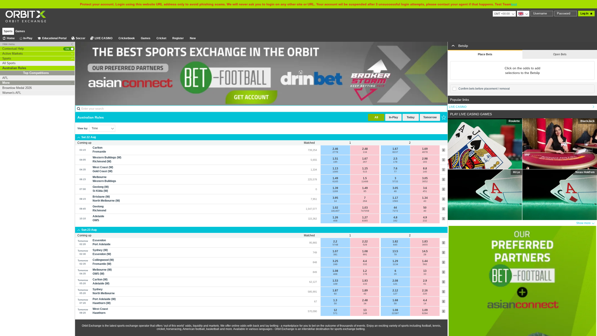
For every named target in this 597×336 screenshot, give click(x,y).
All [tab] (376, 117)
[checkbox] (454, 89)
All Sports (9, 63)
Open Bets (559, 54)
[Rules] (443, 150)
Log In (584, 13)
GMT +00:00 (502, 13)
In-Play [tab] (393, 117)
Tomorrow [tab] (430, 117)
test (514, 4)
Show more (583, 223)
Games (20, 31)
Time (95, 128)
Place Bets (485, 54)
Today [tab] (411, 117)
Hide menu (9, 44)
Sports (8, 31)
